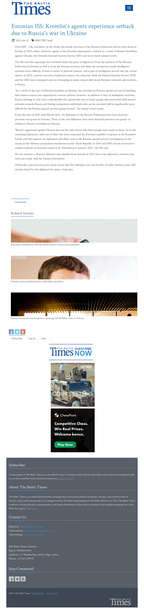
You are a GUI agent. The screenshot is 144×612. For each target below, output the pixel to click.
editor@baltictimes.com (31, 526)
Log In (31, 338)
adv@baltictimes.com (33, 534)
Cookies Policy (38, 593)
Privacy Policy (52, 593)
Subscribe (17, 338)
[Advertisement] (75, 186)
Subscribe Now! (66, 478)
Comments (20, 202)
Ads (43, 338)
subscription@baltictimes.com (38, 530)
